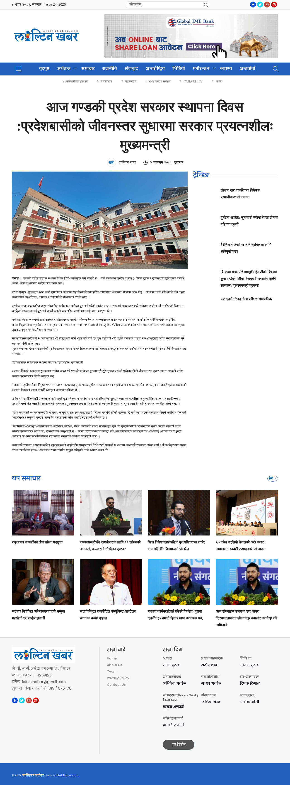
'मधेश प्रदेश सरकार (159, 81)
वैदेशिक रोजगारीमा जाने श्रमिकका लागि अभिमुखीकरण (246, 248)
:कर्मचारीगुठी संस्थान (76, 81)
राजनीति (109, 69)
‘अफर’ (219, 81)
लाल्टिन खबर (127, 162)
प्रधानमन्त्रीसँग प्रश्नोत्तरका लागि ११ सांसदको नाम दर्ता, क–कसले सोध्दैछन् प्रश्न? (110, 545)
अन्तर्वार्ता (247, 69)
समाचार (88, 69)
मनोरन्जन (201, 69)
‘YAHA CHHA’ (193, 81)
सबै (271, 478)
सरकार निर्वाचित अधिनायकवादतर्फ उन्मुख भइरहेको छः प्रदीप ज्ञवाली (38, 614)
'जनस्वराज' (106, 81)
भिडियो (178, 69)
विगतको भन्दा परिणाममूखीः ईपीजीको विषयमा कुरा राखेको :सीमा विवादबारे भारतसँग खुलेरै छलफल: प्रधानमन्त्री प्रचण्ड (249, 278)
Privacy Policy (118, 678)
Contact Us (116, 684)
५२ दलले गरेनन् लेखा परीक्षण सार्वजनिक (246, 299)
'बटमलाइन (130, 81)
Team (111, 671)
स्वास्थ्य (226, 69)
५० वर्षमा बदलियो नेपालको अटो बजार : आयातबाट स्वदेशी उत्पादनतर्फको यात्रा (241, 545)
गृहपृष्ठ (44, 69)
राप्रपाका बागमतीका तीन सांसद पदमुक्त (37, 542)
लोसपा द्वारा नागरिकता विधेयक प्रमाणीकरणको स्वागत (240, 193)
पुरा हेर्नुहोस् (179, 744)
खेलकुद (131, 69)
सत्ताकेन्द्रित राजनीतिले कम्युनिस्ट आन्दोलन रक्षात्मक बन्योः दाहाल (108, 614)
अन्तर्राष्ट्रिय (155, 69)
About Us (114, 665)
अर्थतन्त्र (64, 69)
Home (112, 658)
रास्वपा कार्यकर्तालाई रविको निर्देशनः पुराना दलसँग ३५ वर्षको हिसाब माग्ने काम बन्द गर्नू (175, 614)
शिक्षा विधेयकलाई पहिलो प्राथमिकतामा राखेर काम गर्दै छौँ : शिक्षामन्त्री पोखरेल (176, 545)
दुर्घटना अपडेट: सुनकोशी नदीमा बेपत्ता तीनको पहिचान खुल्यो (249, 221)
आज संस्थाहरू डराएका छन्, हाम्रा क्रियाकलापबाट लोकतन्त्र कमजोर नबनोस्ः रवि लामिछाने (246, 618)
